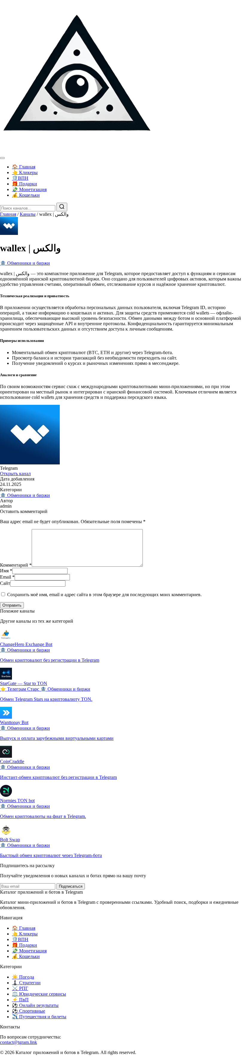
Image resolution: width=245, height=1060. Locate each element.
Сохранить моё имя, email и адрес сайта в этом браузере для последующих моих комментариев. (104, 594)
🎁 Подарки (24, 183)
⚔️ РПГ (20, 988)
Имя (6, 570)
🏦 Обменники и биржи (25, 263)
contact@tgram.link (18, 1042)
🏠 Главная (23, 166)
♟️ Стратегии (26, 982)
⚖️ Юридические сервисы (39, 994)
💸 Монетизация (29, 189)
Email (7, 576)
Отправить (12, 605)
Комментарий (16, 565)
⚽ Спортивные (28, 1010)
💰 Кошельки (26, 195)
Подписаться (70, 886)
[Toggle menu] (2, 158)
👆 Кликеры (25, 172)
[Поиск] (61, 207)
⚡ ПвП (20, 999)
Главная (8, 214)
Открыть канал (15, 473)
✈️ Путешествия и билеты (39, 1016)
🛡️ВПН (20, 178)
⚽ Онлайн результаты (35, 1005)
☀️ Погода (23, 977)
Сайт (5, 583)
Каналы (28, 214)
